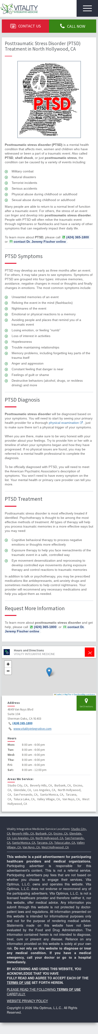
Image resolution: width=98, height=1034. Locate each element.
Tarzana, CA (45, 843)
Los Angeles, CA (23, 838)
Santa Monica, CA (23, 843)
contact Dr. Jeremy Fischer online (40, 241)
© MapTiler (67, 694)
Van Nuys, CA (31, 847)
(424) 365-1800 (22, 723)
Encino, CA (61, 833)
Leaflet (58, 694)
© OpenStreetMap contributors (83, 694)
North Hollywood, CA (49, 838)
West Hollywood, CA (55, 847)
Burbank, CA (44, 833)
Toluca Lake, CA (64, 843)
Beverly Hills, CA (23, 833)
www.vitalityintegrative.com (32, 729)
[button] (49, 672)
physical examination (64, 422)
